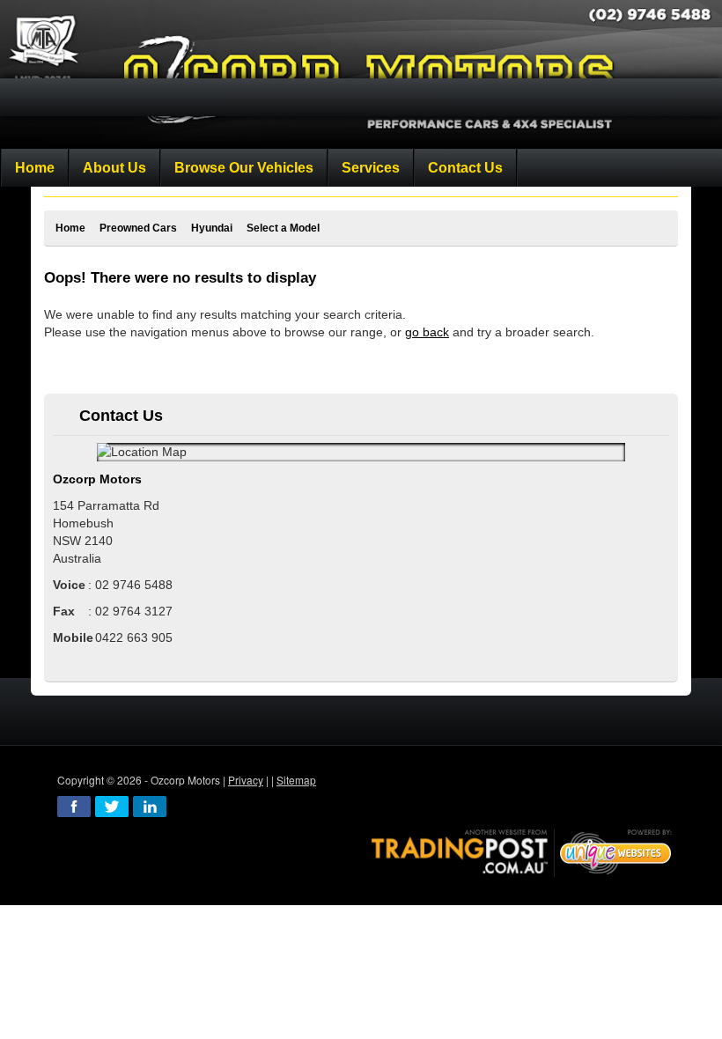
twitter (112, 806)
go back (427, 332)
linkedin (149, 806)
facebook (74, 806)
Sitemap (296, 779)
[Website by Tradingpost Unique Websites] (522, 851)
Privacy (245, 779)
